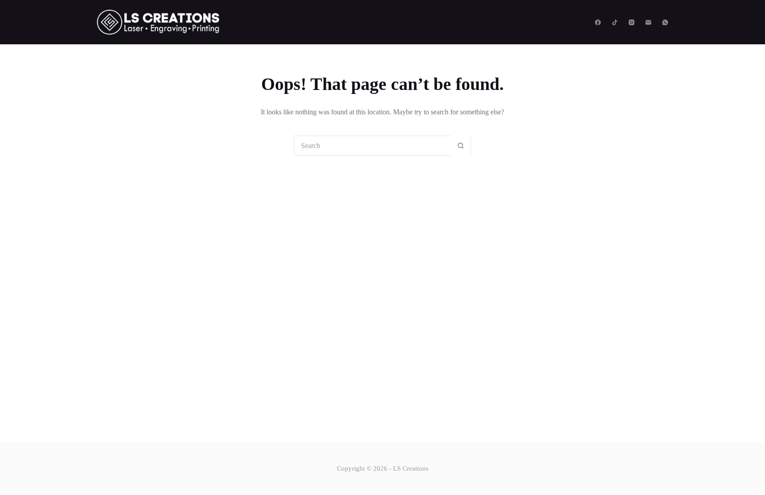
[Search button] (461, 146)
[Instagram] (631, 22)
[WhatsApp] (665, 22)
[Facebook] (598, 22)
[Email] (648, 22)
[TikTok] (615, 22)
